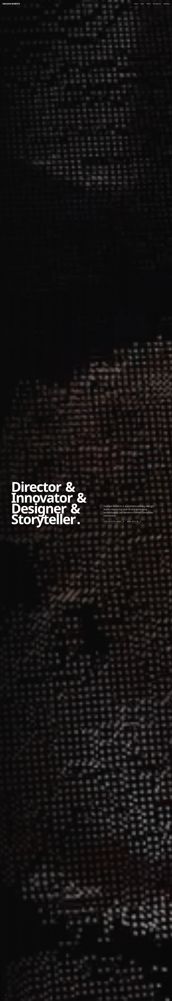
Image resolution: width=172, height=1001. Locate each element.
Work (142, 4)
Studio (148, 4)
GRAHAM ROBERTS (11, 3)
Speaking (166, 4)
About (136, 4)
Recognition (157, 4)
